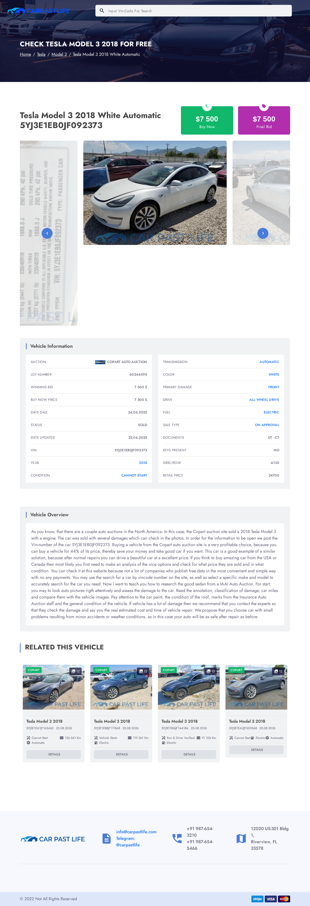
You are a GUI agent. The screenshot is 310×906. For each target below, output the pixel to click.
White (274, 374)
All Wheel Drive (264, 399)
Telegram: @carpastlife (128, 841)
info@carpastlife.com (136, 832)
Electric (271, 412)
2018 (143, 462)
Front (273, 387)
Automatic (269, 361)
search (102, 11)
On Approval (267, 424)
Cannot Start (134, 475)
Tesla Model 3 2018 (44, 721)
